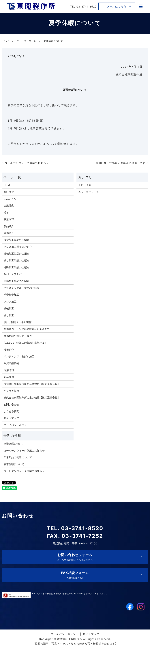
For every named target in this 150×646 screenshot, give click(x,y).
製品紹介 (9, 226)
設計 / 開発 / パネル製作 (17, 322)
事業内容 (9, 219)
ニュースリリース (26, 41)
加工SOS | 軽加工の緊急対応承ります (25, 342)
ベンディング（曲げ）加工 (19, 356)
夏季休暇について (14, 443)
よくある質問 (11, 411)
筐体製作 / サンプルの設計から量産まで (27, 328)
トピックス (84, 184)
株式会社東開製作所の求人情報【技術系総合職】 (32, 397)
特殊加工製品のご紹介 (16, 267)
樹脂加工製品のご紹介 (16, 281)
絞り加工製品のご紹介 (16, 260)
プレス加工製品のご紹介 (18, 246)
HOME (5, 41)
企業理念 (9, 205)
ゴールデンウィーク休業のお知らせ (27, 162)
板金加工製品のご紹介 (16, 239)
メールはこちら (116, 6)
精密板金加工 (11, 294)
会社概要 (9, 191)
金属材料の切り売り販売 (18, 335)
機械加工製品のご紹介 (16, 253)
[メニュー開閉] (140, 6)
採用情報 (9, 370)
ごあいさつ (10, 198)
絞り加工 (9, 315)
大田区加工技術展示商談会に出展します (120, 162)
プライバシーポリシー (16, 425)
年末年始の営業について (18, 457)
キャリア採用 (11, 390)
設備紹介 (9, 233)
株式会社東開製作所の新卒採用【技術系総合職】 (32, 383)
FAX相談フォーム (75, 575)
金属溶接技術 (11, 363)
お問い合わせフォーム (75, 557)
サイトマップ (11, 418)
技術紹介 (9, 349)
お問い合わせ (11, 404)
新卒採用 (9, 376)
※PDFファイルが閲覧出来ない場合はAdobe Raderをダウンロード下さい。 (70, 593)
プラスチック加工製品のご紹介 (22, 287)
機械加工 (9, 308)
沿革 (6, 212)
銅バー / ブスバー (14, 274)
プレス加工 (10, 301)
